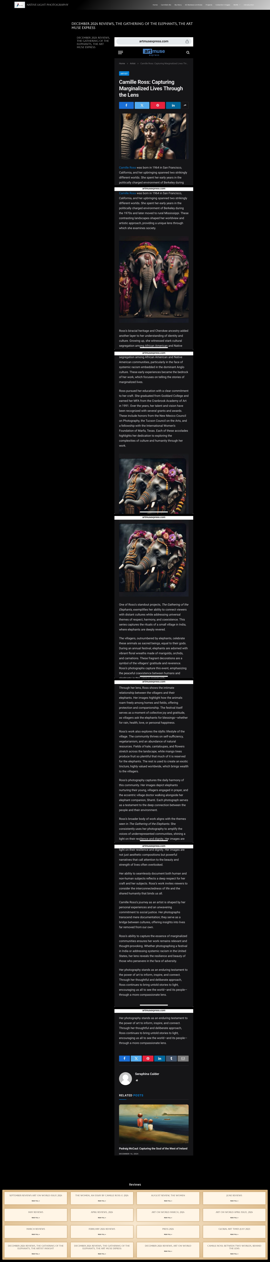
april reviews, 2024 (102, 1212)
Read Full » (36, 1201)
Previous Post (82, 1172)
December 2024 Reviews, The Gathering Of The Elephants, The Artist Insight (35, 1247)
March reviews (35, 1229)
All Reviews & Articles (193, 5)
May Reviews (35, 1212)
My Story (178, 5)
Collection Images (223, 5)
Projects (209, 5)
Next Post (189, 1172)
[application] (239, 5)
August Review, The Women (168, 1195)
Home (155, 5)
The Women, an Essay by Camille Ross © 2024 (101, 1195)
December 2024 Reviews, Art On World (168, 1245)
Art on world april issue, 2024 (234, 1212)
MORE (236, 5)
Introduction (249, 5)
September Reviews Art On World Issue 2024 (35, 1195)
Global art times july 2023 (234, 1229)
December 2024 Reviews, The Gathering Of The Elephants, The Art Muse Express (102, 1247)
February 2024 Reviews (102, 1229)
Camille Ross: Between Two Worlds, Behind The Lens (234, 1247)
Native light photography (47, 4)
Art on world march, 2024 (168, 1212)
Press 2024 (168, 1229)
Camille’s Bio (166, 5)
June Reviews (234, 1195)
